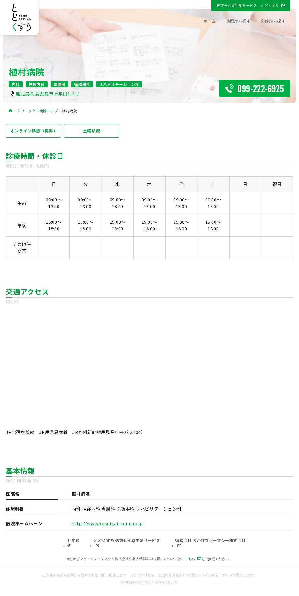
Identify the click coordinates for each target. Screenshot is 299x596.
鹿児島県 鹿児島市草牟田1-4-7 (47, 93)
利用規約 (73, 543)
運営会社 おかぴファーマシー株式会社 (210, 540)
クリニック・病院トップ (37, 110)
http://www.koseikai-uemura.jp (107, 523)
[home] (11, 110)
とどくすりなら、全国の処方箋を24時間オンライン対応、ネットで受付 (186, 575)
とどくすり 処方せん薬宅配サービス (127, 540)
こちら (190, 559)
